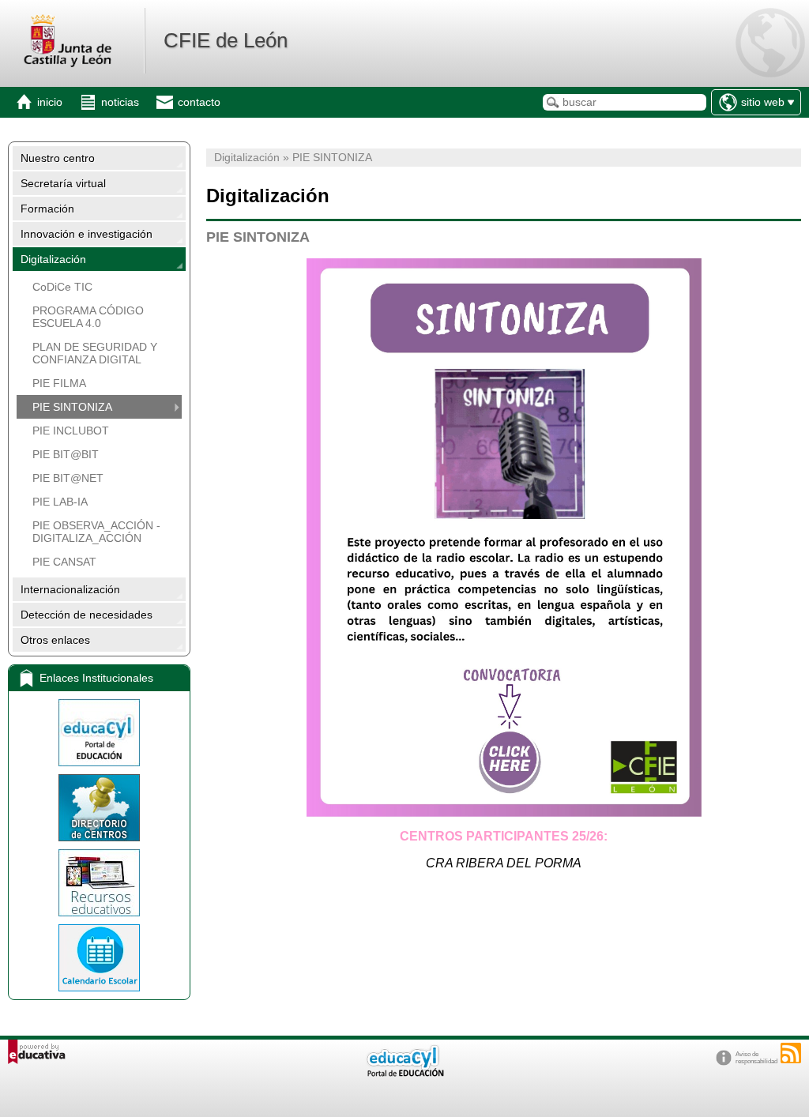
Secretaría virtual (63, 183)
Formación (47, 208)
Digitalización (53, 259)
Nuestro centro (58, 158)
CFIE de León (226, 40)
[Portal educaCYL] (99, 732)
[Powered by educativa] (37, 1052)
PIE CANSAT (64, 561)
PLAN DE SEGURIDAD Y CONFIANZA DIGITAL (94, 353)
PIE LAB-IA (60, 501)
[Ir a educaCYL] (404, 1073)
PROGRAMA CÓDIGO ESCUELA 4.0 (88, 316)
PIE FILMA (59, 383)
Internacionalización (70, 589)
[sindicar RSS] (791, 1053)
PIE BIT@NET (67, 478)
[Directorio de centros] (99, 807)
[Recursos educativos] (99, 882)
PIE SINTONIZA (72, 407)
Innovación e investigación (86, 234)
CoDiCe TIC (62, 286)
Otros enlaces (55, 640)
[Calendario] (99, 957)
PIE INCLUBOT (70, 430)
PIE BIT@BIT (65, 454)
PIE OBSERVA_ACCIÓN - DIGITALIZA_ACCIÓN (96, 531)
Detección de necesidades (86, 614)
